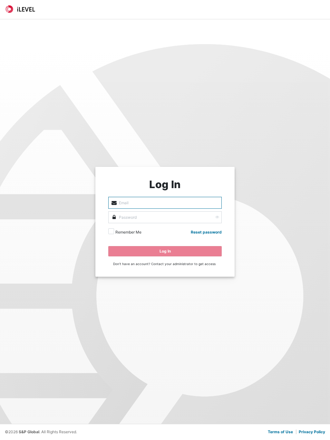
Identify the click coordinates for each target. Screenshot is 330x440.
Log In (165, 251)
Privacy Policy (312, 431)
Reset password (206, 232)
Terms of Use (280, 431)
